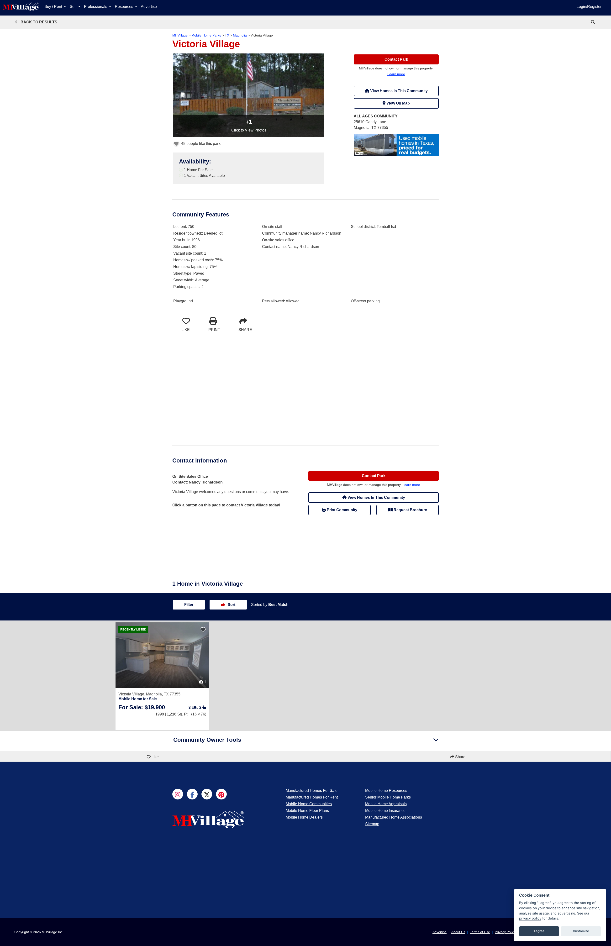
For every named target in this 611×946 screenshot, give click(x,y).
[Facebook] (192, 794)
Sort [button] (231, 605)
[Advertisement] (305, 395)
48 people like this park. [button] (200, 144)
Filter (188, 605)
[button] (36, 22)
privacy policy (530, 918)
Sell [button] (73, 7)
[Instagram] (177, 794)
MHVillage (180, 35)
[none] (396, 145)
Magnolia (240, 35)
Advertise (149, 7)
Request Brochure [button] (410, 510)
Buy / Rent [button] (53, 7)
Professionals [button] (96, 7)
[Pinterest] (221, 794)
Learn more (396, 74)
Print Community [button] (341, 510)
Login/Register (589, 7)
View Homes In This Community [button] (398, 91)
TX (227, 35)
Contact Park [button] (396, 59)
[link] (593, 22)
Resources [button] (124, 7)
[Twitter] (206, 794)
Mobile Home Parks (206, 35)
